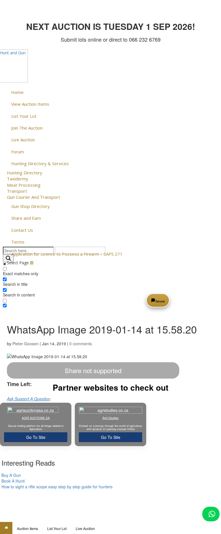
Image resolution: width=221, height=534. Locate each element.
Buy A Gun (11, 475)
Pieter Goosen (25, 343)
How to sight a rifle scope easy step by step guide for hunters (57, 486)
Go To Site (35, 437)
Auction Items (27, 528)
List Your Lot (56, 528)
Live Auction (85, 528)
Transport (17, 191)
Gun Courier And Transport (33, 197)
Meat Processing (24, 185)
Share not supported (93, 370)
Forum (160, 301)
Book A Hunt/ (13, 481)
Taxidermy (17, 179)
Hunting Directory (24, 173)
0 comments (80, 343)
